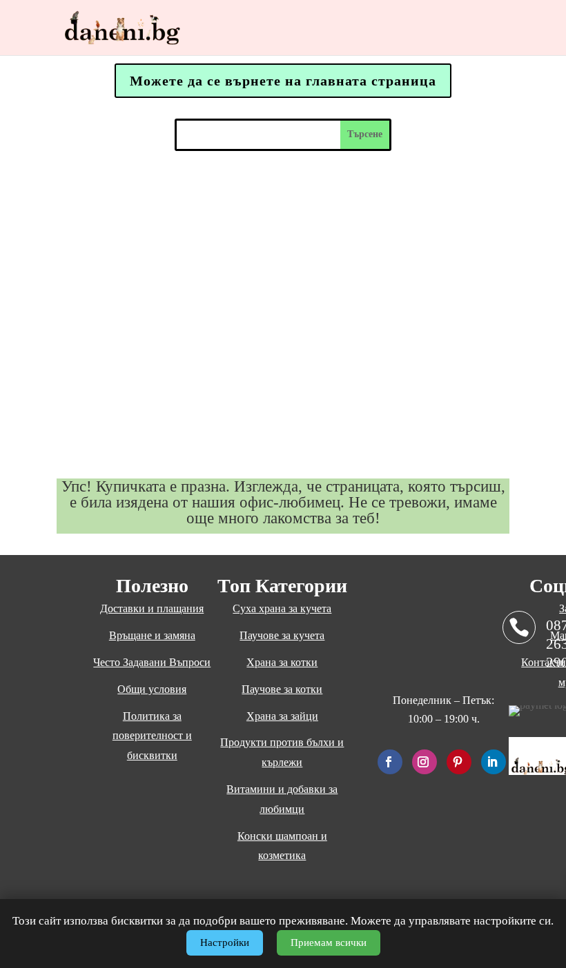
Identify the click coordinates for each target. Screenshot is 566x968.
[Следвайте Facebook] (390, 761)
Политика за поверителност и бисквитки (152, 736)
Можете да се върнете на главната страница (283, 80)
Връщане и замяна (152, 635)
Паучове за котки (282, 689)
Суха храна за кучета (282, 608)
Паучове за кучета (282, 635)
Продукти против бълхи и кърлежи (282, 752)
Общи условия (151, 689)
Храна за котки (282, 662)
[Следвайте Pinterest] (459, 761)
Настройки (224, 942)
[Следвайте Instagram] (424, 761)
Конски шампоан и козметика (282, 846)
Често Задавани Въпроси (152, 662)
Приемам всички (329, 942)
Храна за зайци (282, 716)
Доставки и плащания (152, 608)
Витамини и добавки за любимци (282, 799)
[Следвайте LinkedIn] (493, 761)
